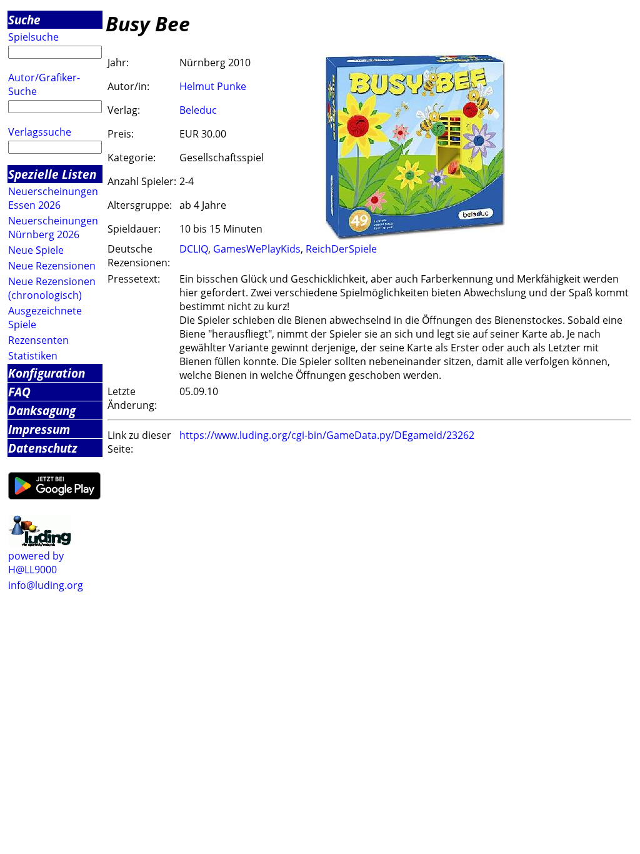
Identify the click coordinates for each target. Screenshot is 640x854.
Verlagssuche (39, 132)
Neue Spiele (36, 250)
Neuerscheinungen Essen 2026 (53, 198)
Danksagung (42, 410)
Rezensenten (38, 340)
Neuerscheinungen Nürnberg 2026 (53, 227)
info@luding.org (45, 585)
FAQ (19, 391)
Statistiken (33, 356)
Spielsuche (33, 37)
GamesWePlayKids (257, 249)
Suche (24, 19)
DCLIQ (193, 249)
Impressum (39, 429)
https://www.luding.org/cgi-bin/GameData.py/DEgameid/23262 (326, 435)
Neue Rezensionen (52, 266)
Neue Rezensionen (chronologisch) (52, 288)
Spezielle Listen (52, 174)
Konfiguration (46, 372)
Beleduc (198, 110)
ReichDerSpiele (341, 249)
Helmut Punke (212, 86)
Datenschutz (43, 448)
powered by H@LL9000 (36, 562)
